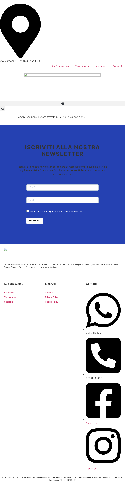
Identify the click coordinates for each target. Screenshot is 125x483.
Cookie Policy (51, 302)
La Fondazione (60, 66)
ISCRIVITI (34, 220)
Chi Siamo (9, 292)
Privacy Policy (51, 297)
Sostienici (100, 66)
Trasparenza (82, 66)
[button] (62, 103)
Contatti (117, 66)
